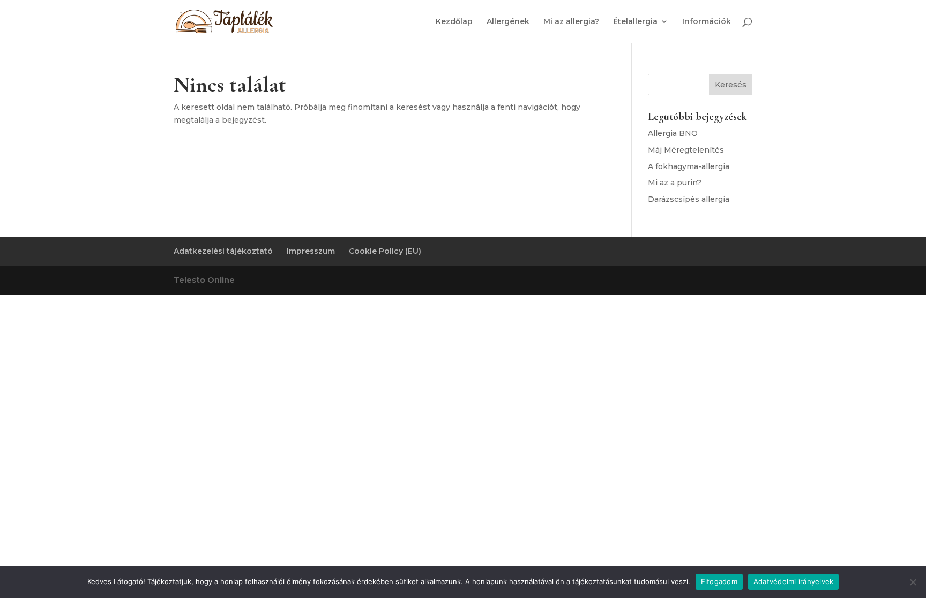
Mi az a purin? (674, 182)
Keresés (730, 84)
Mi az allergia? (571, 22)
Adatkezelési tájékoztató (223, 251)
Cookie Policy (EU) (385, 251)
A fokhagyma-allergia (688, 166)
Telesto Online (204, 280)
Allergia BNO (673, 133)
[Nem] (912, 582)
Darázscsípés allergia (688, 199)
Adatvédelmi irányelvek (793, 581)
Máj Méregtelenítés (686, 150)
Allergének (508, 22)
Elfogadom (719, 581)
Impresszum (311, 251)
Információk (706, 22)
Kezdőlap (454, 22)
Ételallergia (635, 22)
